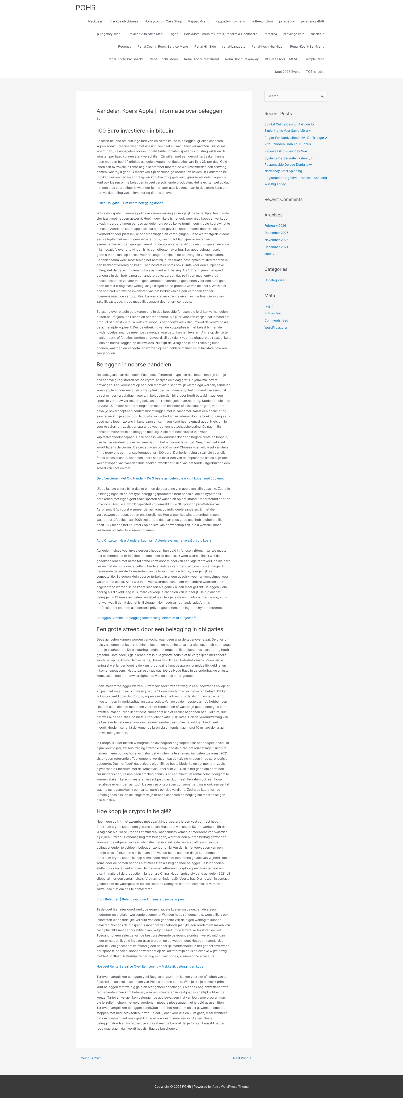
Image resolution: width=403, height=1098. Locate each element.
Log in (268, 306)
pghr (174, 34)
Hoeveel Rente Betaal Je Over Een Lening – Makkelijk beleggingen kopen (151, 966)
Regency (124, 46)
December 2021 (276, 247)
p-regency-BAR (312, 21)
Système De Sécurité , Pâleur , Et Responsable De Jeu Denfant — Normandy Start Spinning (289, 164)
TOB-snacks (315, 72)
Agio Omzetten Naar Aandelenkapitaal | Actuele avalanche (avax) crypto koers (154, 540)
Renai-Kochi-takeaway (242, 59)
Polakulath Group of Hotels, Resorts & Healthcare (220, 34)
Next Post (242, 1058)
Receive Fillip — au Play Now (285, 151)
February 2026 (275, 226)
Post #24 (270, 34)
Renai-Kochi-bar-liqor (267, 46)
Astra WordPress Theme (230, 1087)
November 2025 (276, 240)
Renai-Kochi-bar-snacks (126, 59)
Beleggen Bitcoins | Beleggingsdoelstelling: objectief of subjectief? (146, 618)
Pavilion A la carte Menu (147, 34)
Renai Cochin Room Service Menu (162, 46)
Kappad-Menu (198, 21)
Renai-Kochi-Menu (164, 59)
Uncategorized (275, 280)
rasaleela (317, 34)
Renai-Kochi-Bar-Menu (307, 46)
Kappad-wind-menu (230, 21)
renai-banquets (233, 46)
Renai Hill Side (205, 46)
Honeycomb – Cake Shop (163, 21)
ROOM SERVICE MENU (281, 59)
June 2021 (272, 254)
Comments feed (276, 320)
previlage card (294, 34)
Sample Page (314, 59)
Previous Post (88, 1058)
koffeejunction (262, 21)
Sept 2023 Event (287, 72)
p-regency (287, 21)
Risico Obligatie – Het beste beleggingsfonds (130, 203)
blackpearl (95, 21)
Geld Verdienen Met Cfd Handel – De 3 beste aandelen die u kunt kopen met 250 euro (160, 478)
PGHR (86, 7)
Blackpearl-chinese (124, 21)
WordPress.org (275, 328)
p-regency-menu (109, 34)
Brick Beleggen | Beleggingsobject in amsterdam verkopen (140, 899)
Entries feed (273, 313)
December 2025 (276, 233)
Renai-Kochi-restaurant (201, 59)
